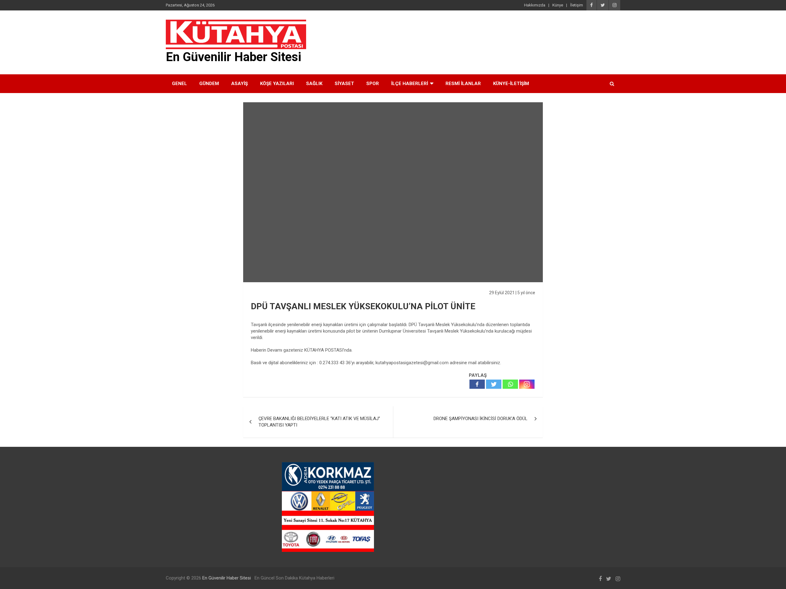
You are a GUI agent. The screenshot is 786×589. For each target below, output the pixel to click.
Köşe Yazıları (277, 83)
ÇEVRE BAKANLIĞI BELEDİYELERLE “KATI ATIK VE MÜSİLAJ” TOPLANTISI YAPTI (319, 422)
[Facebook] (477, 384)
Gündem (209, 83)
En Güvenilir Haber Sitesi (233, 57)
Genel (179, 83)
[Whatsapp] (510, 384)
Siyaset (344, 83)
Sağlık (314, 83)
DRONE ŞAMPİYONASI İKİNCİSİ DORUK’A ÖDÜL (480, 418)
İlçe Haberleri (409, 83)
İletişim (576, 5)
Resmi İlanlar (463, 83)
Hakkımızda (534, 5)
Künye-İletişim (511, 83)
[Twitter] (493, 384)
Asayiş (239, 83)
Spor (372, 83)
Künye (557, 5)
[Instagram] (527, 384)
